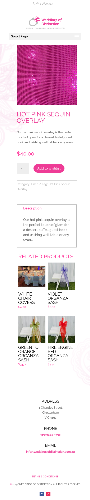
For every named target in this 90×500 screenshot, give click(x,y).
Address (50, 401)
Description (32, 208)
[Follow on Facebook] (42, 494)
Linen (34, 184)
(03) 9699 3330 (50, 434)
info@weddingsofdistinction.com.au (50, 451)
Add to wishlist (49, 168)
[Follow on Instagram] (48, 494)
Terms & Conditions (45, 476)
